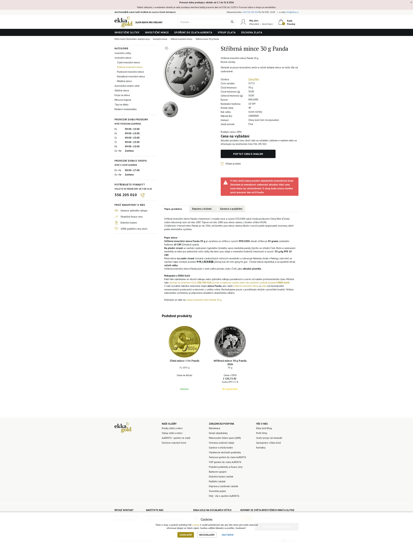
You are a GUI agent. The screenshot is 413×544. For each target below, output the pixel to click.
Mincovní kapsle (123, 99)
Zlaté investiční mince (128, 62)
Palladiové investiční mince (131, 76)
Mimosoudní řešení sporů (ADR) (225, 437)
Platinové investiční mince (130, 71)
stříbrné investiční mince (246, 285)
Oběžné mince (122, 90)
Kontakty (261, 447)
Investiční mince (157, 32)
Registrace (267, 24)
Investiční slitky (127, 32)
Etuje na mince (122, 95)
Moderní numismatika (125, 109)
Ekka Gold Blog (264, 428)
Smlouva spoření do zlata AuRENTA (227, 457)
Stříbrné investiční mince (129, 67)
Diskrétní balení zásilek (221, 476)
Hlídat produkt (233, 163)
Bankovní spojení (218, 471)
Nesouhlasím (206, 534)
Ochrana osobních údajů (221, 442)
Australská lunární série (127, 85)
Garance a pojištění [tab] (231, 208)
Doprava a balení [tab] (202, 208)
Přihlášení (254, 24)
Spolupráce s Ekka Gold (268, 442)
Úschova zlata (251, 32)
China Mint (253, 79)
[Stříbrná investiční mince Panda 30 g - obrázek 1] (189, 72)
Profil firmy (261, 433)
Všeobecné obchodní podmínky (225, 452)
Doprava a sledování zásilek (223, 486)
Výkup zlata (227, 32)
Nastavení (227, 534)
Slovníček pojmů (217, 491)
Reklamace (214, 428)
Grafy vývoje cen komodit (269, 437)
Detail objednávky (218, 433)
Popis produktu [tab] (173, 208)
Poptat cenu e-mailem (248, 153)
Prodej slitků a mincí (172, 428)
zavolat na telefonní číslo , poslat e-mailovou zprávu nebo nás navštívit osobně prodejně (229, 282)
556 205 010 (126, 194)
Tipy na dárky (121, 104)
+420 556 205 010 (250, 12)
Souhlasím (186, 534)
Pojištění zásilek (217, 481)
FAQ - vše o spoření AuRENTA (224, 495)
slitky (264, 285)
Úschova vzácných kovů (174, 442)
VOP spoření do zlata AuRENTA (225, 462)
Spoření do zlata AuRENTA (193, 32)
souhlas (195, 524)
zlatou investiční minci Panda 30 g (203, 299)
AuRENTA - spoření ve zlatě (176, 437)
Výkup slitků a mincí (172, 433)
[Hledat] (232, 22)
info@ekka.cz (292, 12)
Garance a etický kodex (221, 447)
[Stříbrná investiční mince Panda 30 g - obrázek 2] (170, 109)
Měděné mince (124, 81)
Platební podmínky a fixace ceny (225, 466)
